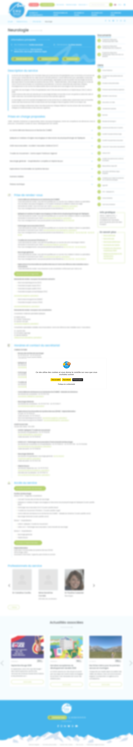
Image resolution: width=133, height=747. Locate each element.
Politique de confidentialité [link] (66, 384)
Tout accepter (55, 379)
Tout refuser (66, 379)
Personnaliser (77, 379)
